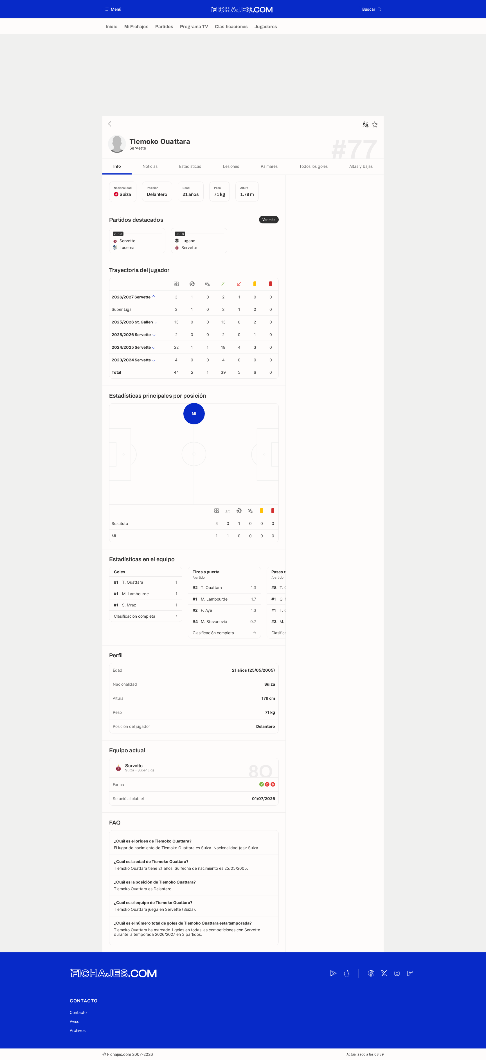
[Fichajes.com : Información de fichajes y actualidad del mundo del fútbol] (242, 9)
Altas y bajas (361, 166)
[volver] (111, 124)
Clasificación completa (134, 616)
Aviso (74, 1021)
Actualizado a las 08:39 (365, 1054)
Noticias (150, 166)
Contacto (78, 1012)
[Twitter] (384, 973)
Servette (137, 148)
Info (117, 166)
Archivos (78, 1030)
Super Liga (122, 309)
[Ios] (346, 973)
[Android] (333, 973)
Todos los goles (313, 166)
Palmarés (269, 166)
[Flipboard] (410, 973)
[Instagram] (397, 973)
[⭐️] (374, 124)
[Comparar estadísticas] (365, 124)
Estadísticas (190, 166)
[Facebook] (371, 973)
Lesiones (231, 166)
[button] (113, 9)
